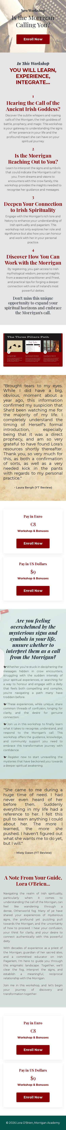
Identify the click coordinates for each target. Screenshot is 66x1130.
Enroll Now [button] (33, 39)
